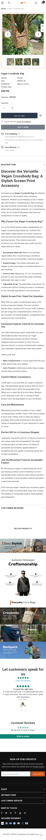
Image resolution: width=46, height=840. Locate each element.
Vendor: (4, 78)
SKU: (3, 81)
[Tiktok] (26, 813)
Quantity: (5, 103)
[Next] (38, 34)
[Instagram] (12, 813)
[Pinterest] (17, 813)
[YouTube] (21, 813)
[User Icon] (36, 3)
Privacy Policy (38, 767)
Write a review (23, 736)
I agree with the (10, 122)
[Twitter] (7, 813)
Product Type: (6, 87)
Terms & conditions (24, 122)
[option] (23, 34)
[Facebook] (3, 813)
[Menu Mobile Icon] (2, 2)
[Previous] (8, 34)
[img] (23, 677)
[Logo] (23, 2)
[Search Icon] (11, 3)
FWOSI (20, 78)
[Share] (42, 115)
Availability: (5, 84)
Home (3, 9)
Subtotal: (5, 97)
